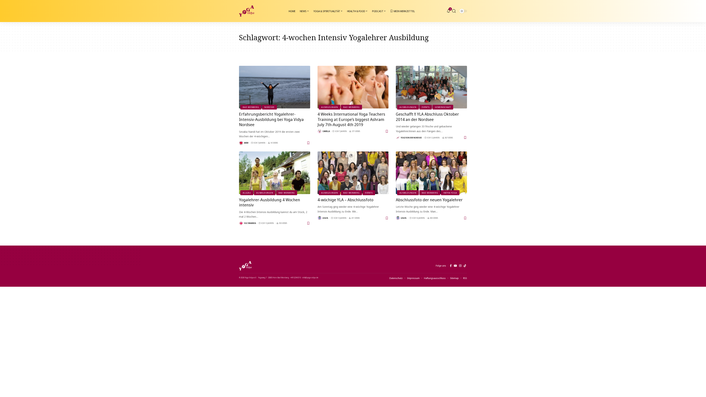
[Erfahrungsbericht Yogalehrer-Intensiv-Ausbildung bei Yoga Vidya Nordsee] (274, 87)
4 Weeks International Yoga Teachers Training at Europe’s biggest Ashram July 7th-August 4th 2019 (351, 119)
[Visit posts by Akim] (241, 143)
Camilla (326, 131)
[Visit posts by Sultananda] (241, 223)
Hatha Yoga (450, 192)
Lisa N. (325, 218)
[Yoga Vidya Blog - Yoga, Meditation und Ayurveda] (246, 11)
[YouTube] (455, 265)
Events (425, 107)
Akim (246, 143)
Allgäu (247, 192)
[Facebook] (450, 265)
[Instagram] (460, 265)
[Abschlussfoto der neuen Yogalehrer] (431, 172)
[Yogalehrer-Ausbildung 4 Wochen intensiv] (274, 172)
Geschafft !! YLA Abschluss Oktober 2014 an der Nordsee (427, 116)
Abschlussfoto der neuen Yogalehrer (429, 199)
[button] (454, 11)
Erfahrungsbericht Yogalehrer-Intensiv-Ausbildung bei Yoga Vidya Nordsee (271, 119)
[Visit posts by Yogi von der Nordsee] (398, 138)
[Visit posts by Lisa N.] (320, 218)
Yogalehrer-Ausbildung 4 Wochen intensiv (269, 202)
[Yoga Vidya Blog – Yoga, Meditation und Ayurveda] (245, 265)
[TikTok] (465, 265)
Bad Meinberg (251, 107)
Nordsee (269, 107)
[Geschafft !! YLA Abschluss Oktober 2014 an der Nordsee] (431, 87)
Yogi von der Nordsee (411, 137)
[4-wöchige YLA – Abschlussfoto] (353, 172)
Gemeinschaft (443, 107)
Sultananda (250, 223)
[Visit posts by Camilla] (320, 131)
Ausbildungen (329, 107)
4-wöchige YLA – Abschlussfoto (345, 199)
